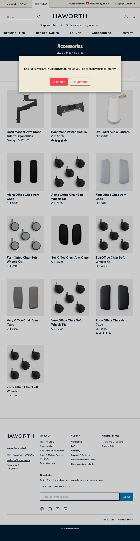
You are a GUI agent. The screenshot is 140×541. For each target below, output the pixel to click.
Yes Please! (59, 81)
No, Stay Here (79, 81)
